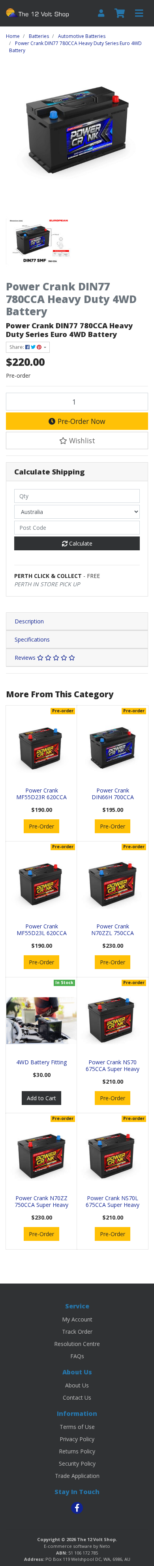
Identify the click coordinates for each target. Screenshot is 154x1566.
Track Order (77, 1331)
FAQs (77, 1356)
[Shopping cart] (119, 13)
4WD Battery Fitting (41, 1062)
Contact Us (77, 1397)
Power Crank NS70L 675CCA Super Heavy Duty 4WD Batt (112, 1204)
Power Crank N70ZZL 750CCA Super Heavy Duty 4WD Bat (112, 936)
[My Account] (101, 13)
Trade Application (77, 1475)
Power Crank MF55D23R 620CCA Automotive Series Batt (41, 800)
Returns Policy (77, 1451)
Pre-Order (41, 826)
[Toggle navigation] (139, 13)
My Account (77, 1319)
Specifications (32, 639)
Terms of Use (77, 1426)
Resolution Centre (77, 1344)
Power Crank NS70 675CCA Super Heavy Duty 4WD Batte (112, 1068)
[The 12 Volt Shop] (38, 12)
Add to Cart (41, 1098)
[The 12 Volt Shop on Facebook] (77, 1508)
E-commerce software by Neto (77, 1546)
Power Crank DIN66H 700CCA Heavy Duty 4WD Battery (113, 800)
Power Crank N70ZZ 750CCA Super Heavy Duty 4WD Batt (41, 1204)
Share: (17, 347)
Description (29, 621)
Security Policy (77, 1463)
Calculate (80, 543)
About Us (77, 1385)
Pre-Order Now (80, 421)
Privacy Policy (77, 1439)
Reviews (26, 657)
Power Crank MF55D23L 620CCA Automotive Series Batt (42, 936)
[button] (77, 440)
